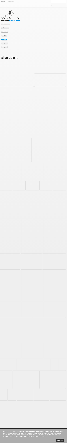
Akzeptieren (60, 440)
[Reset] (51, 5)
